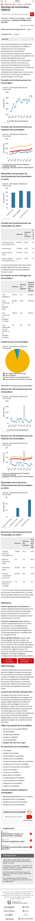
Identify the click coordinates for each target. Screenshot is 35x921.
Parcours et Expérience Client (13, 840)
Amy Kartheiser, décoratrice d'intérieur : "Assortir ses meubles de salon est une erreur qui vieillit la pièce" (17, 879)
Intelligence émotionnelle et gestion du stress (15, 847)
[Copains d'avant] (9, 915)
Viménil (28, 18)
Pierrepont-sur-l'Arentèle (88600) (15, 729)
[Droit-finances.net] (26, 911)
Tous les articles (25, 895)
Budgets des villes (10, 4)
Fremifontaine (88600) (11, 734)
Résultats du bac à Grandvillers (14, 799)
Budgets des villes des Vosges (14, 742)
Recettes (5, 39)
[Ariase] (9, 919)
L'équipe (17, 891)
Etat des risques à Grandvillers (13, 778)
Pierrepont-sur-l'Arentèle (17, 18)
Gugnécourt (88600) (10, 737)
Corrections (8, 897)
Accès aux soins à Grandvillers (13, 780)
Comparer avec (6, 34)
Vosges (20, 4)
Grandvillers (27, 4)
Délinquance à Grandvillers (12, 783)
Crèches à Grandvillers (11, 772)
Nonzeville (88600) (9, 740)
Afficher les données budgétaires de (13, 29)
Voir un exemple (27, 820)
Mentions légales (16, 897)
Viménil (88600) (8, 732)
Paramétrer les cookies (8, 895)
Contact (7, 893)
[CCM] (26, 907)
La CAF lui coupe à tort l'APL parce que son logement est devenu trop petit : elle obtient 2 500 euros (17, 873)
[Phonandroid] (26, 919)
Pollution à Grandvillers (11, 786)
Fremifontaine (5, 20)
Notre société (23, 891)
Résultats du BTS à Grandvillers (14, 804)
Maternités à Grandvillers (12, 775)
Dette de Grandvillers (9, 660)
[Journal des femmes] (9, 907)
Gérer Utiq (17, 895)
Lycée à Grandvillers (10, 769)
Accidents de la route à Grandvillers (16, 764)
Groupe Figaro (26, 897)
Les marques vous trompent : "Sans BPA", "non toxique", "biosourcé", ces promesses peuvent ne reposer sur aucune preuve (17, 867)
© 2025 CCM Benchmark (17, 898)
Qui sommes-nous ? (8, 891)
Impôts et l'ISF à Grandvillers (13, 758)
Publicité (30, 891)
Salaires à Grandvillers (11, 753)
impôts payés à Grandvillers (22, 385)
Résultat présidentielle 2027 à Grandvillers (18, 796)
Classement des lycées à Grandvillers (16, 767)
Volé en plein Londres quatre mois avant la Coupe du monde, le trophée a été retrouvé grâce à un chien (17, 861)
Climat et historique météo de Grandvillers (18, 761)
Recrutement (13, 893)
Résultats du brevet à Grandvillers (15, 802)
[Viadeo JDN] (26, 915)
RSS (32, 895)
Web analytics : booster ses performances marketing (12, 834)
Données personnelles (25, 893)
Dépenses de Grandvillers (24, 660)
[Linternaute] (9, 911)
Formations (8, 828)
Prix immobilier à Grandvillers (13, 756)
